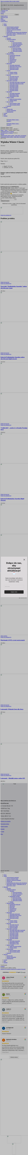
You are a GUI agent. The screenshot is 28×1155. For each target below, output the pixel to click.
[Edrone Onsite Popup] (14, 577)
